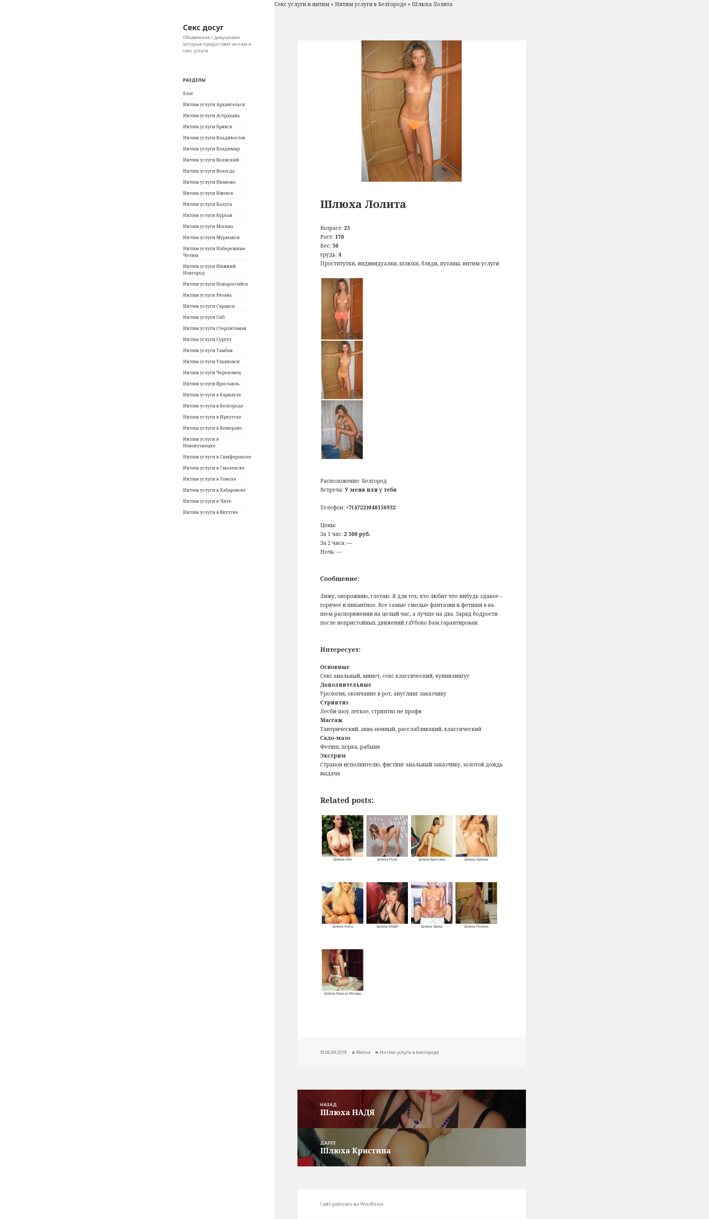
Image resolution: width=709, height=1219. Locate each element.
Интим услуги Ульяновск (211, 361)
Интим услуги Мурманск (211, 237)
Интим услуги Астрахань (211, 115)
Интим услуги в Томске (209, 479)
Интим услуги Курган (207, 215)
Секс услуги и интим (301, 4)
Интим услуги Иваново (209, 182)
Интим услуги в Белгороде (213, 406)
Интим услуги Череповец (212, 372)
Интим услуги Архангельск (214, 104)
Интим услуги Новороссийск (215, 284)
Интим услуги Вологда (209, 171)
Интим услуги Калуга (207, 204)
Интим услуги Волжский (211, 160)
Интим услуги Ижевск (208, 193)
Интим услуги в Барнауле (212, 395)
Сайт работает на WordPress (351, 1204)
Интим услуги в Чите (207, 501)
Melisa (363, 1052)
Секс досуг (203, 27)
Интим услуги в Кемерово (212, 428)
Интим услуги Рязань (207, 295)
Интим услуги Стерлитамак (214, 328)
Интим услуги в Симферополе (217, 457)
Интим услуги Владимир (211, 149)
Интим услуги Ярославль (211, 384)
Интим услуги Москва (208, 226)
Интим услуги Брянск (207, 127)
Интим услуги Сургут (207, 339)
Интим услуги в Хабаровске (214, 490)
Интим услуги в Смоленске (214, 468)
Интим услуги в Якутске (210, 512)
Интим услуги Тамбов (208, 350)
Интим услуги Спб (204, 317)
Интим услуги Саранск (209, 306)
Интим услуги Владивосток (214, 138)
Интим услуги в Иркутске (212, 417)
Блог (188, 93)
